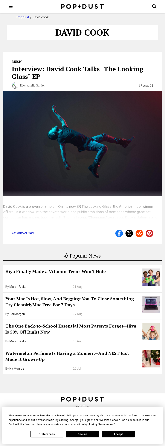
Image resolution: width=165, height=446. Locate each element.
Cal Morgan (17, 314)
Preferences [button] (106, 424)
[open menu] (10, 6)
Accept (118, 434)
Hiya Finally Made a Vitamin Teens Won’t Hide (55, 271)
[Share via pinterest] (149, 233)
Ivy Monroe (16, 368)
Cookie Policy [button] (16, 424)
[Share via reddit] (139, 233)
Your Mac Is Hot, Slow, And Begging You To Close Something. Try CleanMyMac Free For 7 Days (70, 302)
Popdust (23, 17)
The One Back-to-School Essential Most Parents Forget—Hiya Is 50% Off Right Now (70, 329)
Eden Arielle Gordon (32, 85)
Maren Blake (17, 286)
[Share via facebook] (119, 233)
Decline (82, 434)
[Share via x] (129, 233)
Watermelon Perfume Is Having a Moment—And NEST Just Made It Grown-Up (67, 356)
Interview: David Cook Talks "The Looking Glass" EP (77, 73)
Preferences (47, 434)
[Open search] (154, 6)
